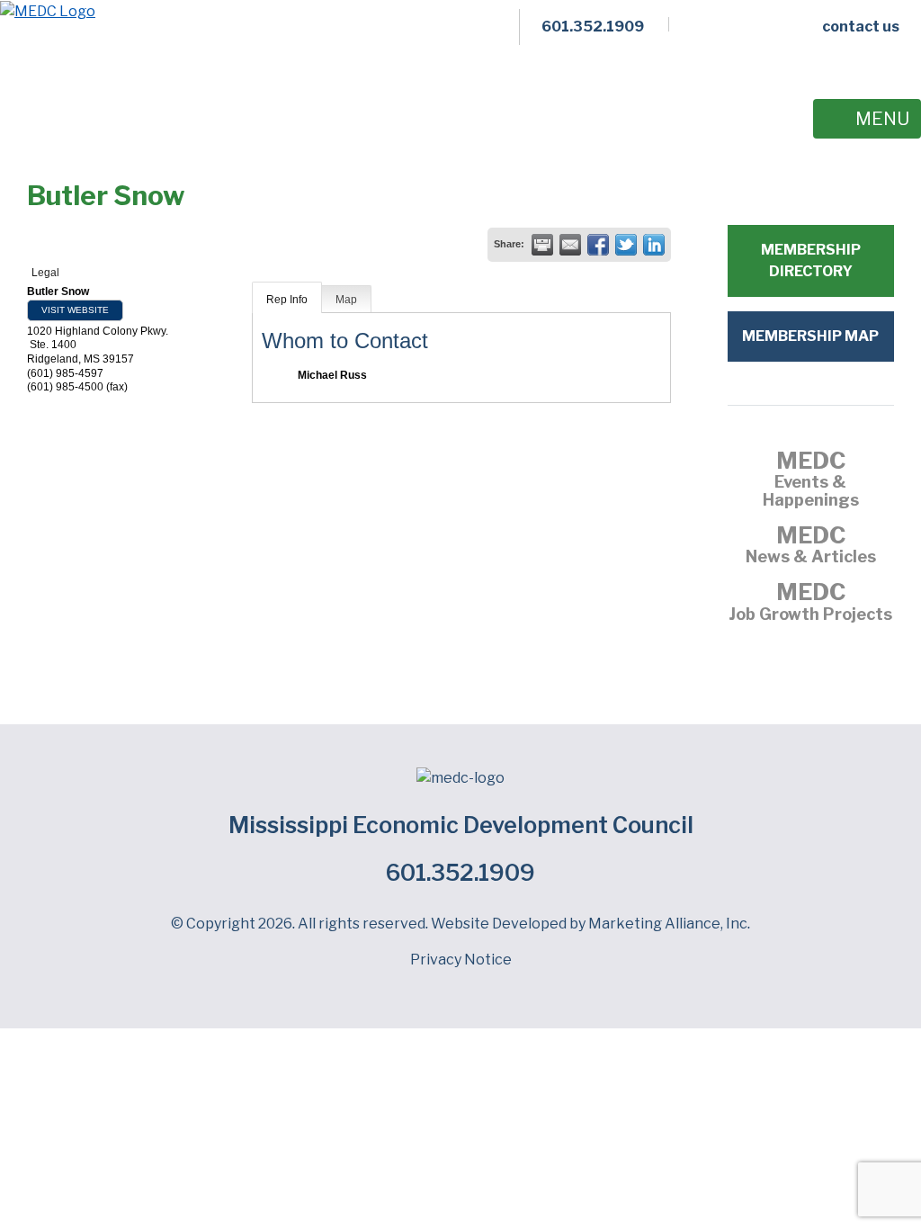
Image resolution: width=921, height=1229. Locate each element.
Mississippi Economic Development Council (460, 825)
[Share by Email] (570, 245)
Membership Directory (811, 260)
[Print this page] (542, 245)
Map (346, 299)
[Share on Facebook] (598, 245)
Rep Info (287, 299)
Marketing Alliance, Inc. (669, 923)
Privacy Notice (461, 959)
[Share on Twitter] (626, 245)
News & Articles (811, 547)
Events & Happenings (811, 481)
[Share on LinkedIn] (654, 245)
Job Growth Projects (810, 604)
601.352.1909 (460, 872)
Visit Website (75, 310)
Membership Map (810, 336)
